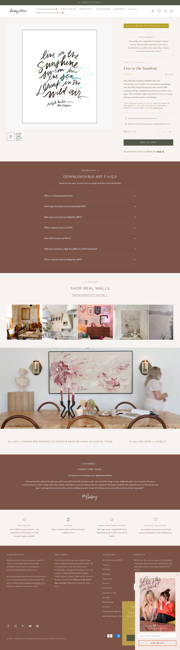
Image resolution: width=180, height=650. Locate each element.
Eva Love (106, 607)
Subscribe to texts (109, 593)
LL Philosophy (88, 463)
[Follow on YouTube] (30, 626)
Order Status (107, 579)
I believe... (133, 9)
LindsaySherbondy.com (111, 611)
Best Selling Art (68, 9)
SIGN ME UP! (157, 643)
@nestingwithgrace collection (113, 616)
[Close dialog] (177, 574)
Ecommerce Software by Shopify (50, 639)
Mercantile (119, 9)
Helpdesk (106, 574)
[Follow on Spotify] (37, 626)
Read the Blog (107, 602)
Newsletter (106, 569)
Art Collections (103, 9)
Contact (105, 565)
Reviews (105, 583)
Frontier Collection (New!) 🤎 (50, 13)
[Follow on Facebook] (8, 626)
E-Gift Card (107, 588)
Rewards (105, 597)
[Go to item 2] (20, 137)
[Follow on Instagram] (15, 626)
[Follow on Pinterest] (22, 626)
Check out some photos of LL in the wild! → (90, 295)
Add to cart (148, 142)
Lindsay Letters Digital (134, 62)
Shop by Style (86, 9)
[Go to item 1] (11, 137)
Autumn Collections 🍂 (46, 9)
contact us (158, 108)
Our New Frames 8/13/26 (112, 560)
